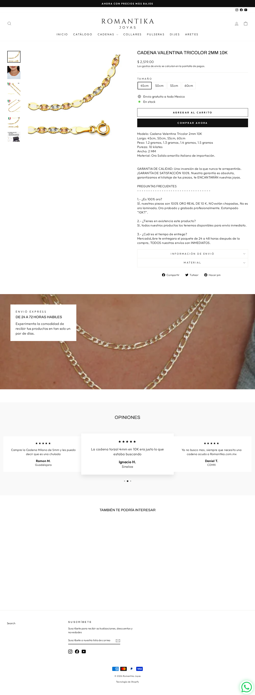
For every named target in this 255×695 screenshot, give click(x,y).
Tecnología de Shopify (127, 681)
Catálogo (82, 34)
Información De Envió (192, 253)
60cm (189, 86)
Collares (132, 34)
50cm (159, 86)
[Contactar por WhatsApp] (246, 687)
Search (11, 623)
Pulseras (156, 34)
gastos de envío (151, 66)
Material (193, 262)
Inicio (62, 34)
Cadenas (107, 34)
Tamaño (144, 78)
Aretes (191, 34)
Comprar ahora (192, 122)
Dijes (175, 34)
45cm (145, 86)
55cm (174, 86)
